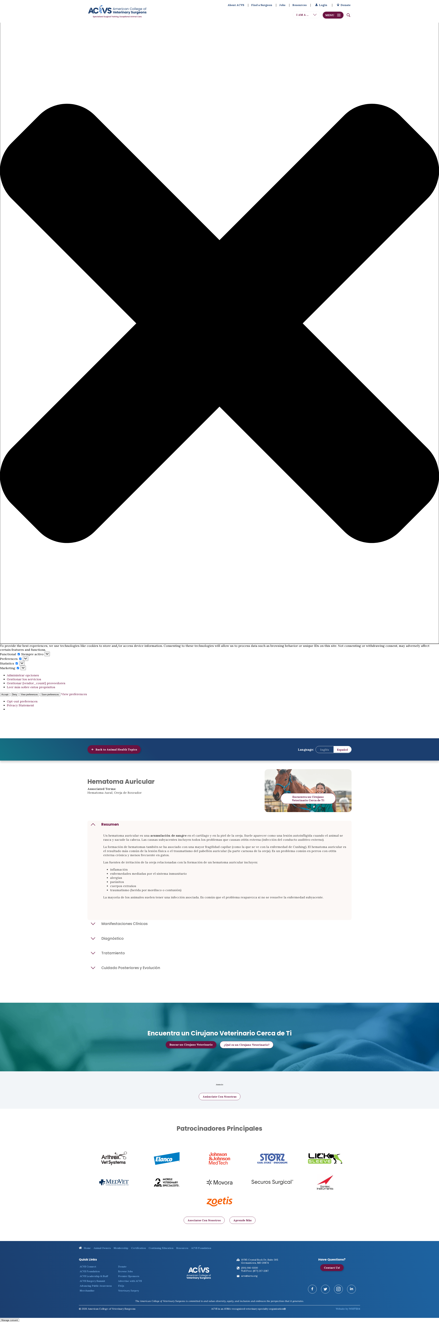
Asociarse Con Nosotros (204, 1220)
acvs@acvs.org (249, 1275)
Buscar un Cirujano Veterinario (191, 1044)
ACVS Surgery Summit (92, 1281)
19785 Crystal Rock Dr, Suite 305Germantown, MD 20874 (259, 1261)
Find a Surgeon (261, 5)
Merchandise (87, 1290)
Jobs (282, 5)
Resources (299, 5)
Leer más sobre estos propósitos (31, 687)
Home (87, 1248)
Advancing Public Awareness (96, 1285)
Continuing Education (161, 1248)
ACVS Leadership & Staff (94, 1276)
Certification (138, 1248)
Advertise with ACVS (130, 1281)
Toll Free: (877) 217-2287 (255, 1270)
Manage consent (9, 1320)
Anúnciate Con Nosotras (219, 1096)
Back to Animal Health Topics (116, 749)
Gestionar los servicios (24, 679)
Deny (14, 694)
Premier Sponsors (128, 1276)
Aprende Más (242, 1220)
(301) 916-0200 (249, 1267)
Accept (4, 694)
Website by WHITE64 (348, 1308)
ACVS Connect (88, 1266)
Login (323, 5)
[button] (219, 324)
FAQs (121, 1285)
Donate (346, 5)
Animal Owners (102, 1248)
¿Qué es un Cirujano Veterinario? (246, 1044)
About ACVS (236, 5)
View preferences (29, 694)
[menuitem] (325, 749)
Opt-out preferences (22, 701)
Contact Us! (332, 1267)
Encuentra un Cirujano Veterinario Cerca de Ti (308, 798)
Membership (121, 1248)
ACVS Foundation (201, 1248)
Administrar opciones (23, 675)
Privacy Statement (20, 705)
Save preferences (50, 694)
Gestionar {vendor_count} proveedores (36, 683)
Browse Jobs (125, 1271)
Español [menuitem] (342, 749)
